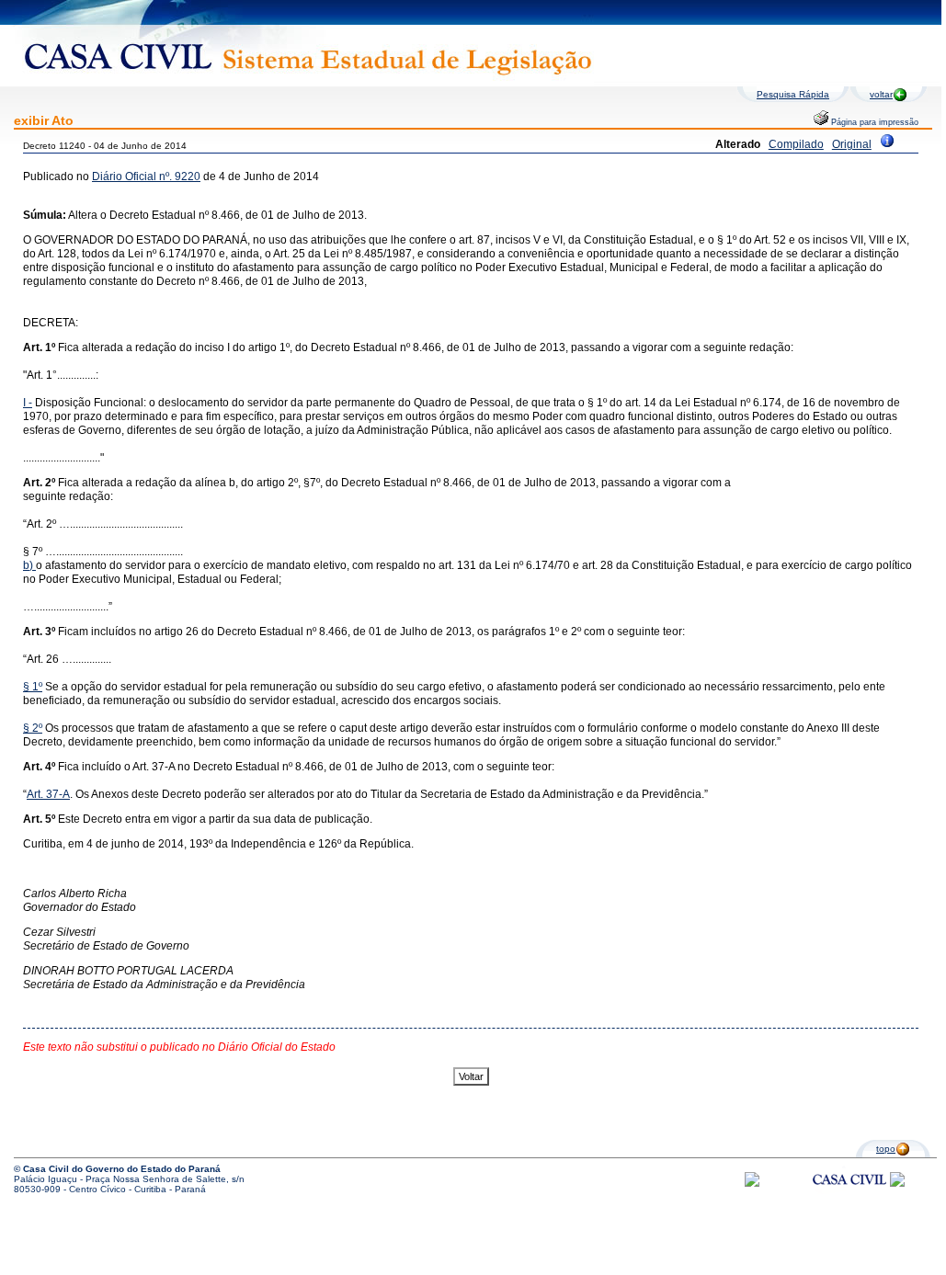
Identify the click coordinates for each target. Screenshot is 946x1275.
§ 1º (32, 686)
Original (852, 144)
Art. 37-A (48, 794)
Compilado (796, 144)
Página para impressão (873, 122)
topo (885, 1149)
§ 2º (32, 728)
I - (27, 402)
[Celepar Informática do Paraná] (752, 1183)
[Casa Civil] (849, 1196)
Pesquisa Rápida (793, 94)
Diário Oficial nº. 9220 (146, 176)
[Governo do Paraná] (897, 1183)
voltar (881, 94)
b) (28, 565)
